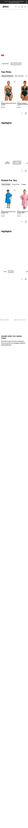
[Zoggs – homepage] (8, 7)
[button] (26, 2)
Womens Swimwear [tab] (7, 76)
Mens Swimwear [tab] (19, 76)
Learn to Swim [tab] (6, 184)
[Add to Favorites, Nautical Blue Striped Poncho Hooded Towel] (14, 190)
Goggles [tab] (23, 184)
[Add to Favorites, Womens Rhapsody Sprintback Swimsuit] (14, 82)
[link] (5, 63)
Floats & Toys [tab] (16, 184)
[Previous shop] (22, 113)
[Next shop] (25, 113)
